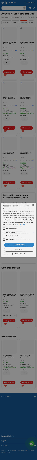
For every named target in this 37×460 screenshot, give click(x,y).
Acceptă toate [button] (19, 244)
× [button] (33, 205)
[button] (18, 254)
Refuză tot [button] (19, 249)
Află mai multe (21, 224)
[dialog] (18, 230)
